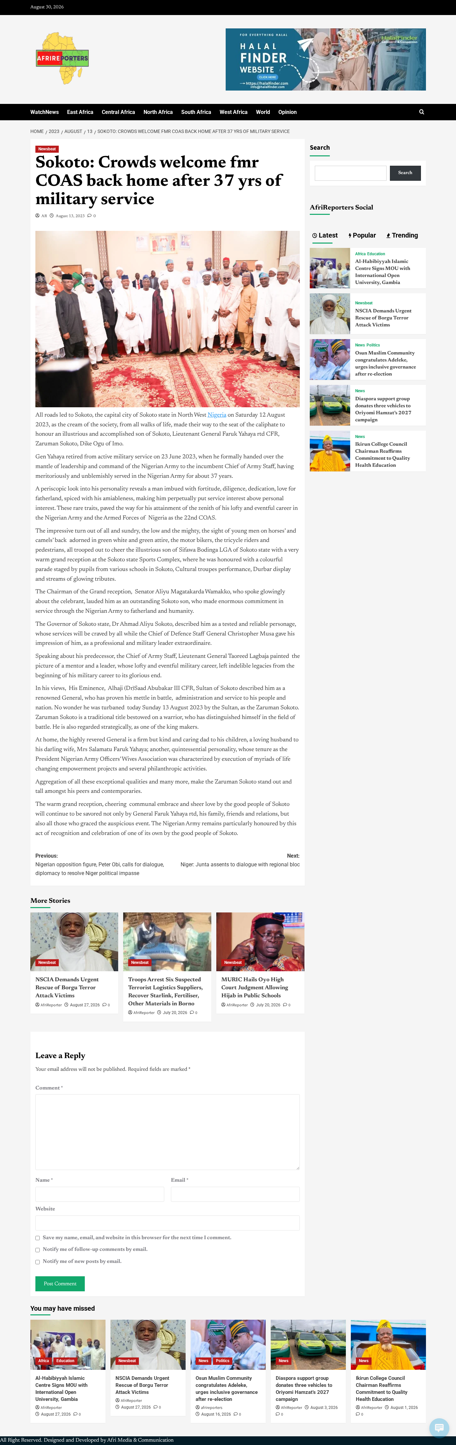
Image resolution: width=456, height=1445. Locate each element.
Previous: (99, 864)
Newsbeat (47, 149)
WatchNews (44, 112)
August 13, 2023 (70, 216)
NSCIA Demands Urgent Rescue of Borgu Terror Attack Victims (67, 988)
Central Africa (118, 112)
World (263, 112)
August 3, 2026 (324, 1407)
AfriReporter (51, 1005)
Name (44, 1180)
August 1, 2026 (404, 1407)
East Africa (80, 112)
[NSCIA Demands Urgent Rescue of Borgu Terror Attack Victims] (74, 941)
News (360, 345)
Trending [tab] (404, 235)
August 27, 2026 (85, 1005)
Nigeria (217, 415)
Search (320, 147)
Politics (373, 345)
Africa (360, 254)
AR (44, 216)
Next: (240, 860)
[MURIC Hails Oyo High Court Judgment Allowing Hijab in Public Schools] (260, 941)
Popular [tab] (363, 235)
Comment (49, 1088)
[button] (422, 112)
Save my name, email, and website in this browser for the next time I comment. (137, 1238)
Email (180, 1180)
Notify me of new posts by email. (82, 1261)
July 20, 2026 (175, 1012)
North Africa (158, 112)
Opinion (287, 112)
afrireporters (211, 1408)
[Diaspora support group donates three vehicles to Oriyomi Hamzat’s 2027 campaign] (330, 405)
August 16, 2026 (216, 1414)
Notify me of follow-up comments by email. (95, 1249)
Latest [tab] (327, 235)
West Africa (234, 112)
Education (376, 254)
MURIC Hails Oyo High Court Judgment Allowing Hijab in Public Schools (254, 988)
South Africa (196, 112)
